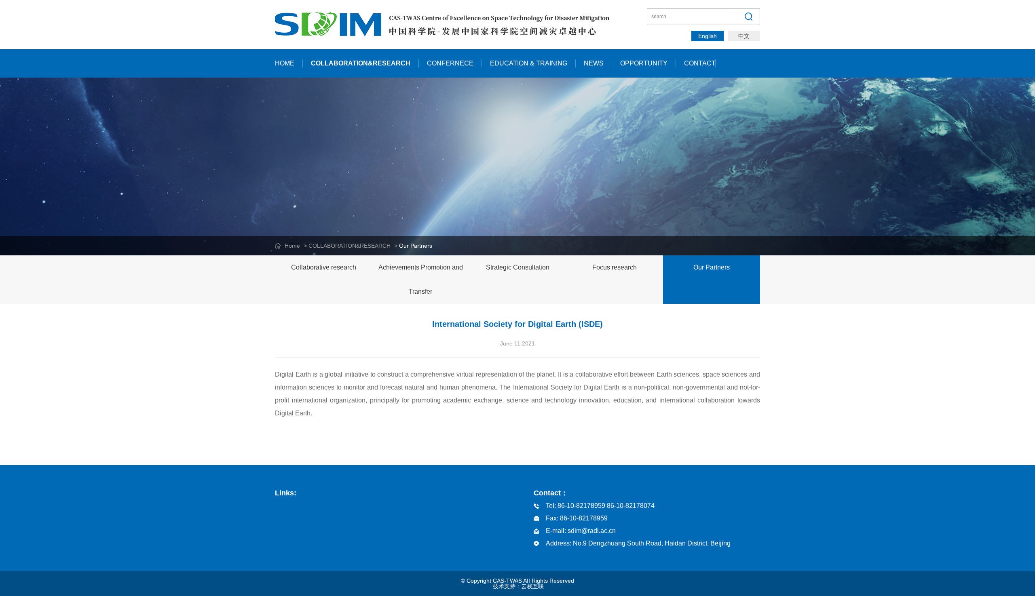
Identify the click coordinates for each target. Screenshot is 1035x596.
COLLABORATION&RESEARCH (360, 63)
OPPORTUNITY (643, 63)
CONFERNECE (450, 63)
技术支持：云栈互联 (518, 586)
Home (292, 245)
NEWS (594, 63)
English (707, 36)
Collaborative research (323, 267)
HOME (284, 63)
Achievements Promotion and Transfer (420, 279)
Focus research (614, 267)
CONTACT (700, 63)
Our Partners (711, 267)
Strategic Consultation (517, 267)
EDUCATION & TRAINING (528, 63)
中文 (744, 36)
